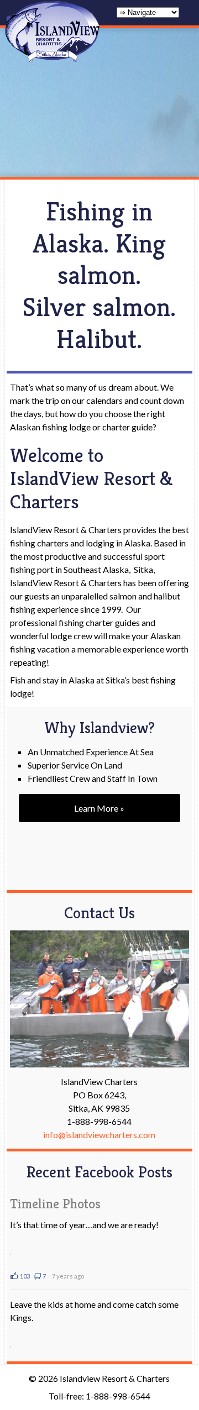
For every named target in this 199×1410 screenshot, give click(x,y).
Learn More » (99, 808)
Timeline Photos (55, 1204)
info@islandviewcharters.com (99, 1134)
